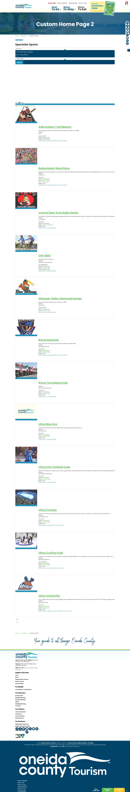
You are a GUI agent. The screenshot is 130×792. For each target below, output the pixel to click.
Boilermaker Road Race (54, 168)
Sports (17, 701)
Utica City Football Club (54, 467)
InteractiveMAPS (107, 789)
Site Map (90, 743)
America (52, 3)
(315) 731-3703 (46, 180)
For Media (19, 687)
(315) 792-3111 (45, 608)
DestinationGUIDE (119, 789)
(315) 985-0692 (46, 310)
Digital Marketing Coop (22, 724)
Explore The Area (22, 673)
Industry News (19, 718)
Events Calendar (62, 3)
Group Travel (19, 695)
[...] (110, 513)
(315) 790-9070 (46, 479)
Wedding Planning (20, 704)
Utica (16, 675)
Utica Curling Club (51, 553)
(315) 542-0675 (46, 352)
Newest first (18, 106)
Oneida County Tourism (48, 743)
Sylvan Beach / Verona (21, 679)
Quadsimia (54, 746)
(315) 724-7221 (19, 668)
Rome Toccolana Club (53, 383)
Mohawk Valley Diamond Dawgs (60, 298)
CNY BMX (45, 255)
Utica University (49, 596)
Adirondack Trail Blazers (55, 127)
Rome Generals (49, 340)
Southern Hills (19, 683)
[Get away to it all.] (65, 779)
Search (19, 62)
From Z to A (31, 106)
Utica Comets (48, 510)
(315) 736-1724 (46, 565)
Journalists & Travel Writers (23, 689)
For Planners (20, 693)
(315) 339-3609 (46, 393)
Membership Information (22, 726)
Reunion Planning (20, 699)
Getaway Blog (73, 3)
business (30, 52)
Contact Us (18, 714)
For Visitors (19, 709)
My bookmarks (19, 40)
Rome (17, 677)
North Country (19, 681)
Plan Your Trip (83, 3)
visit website (45, 137)
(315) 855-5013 (46, 436)
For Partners (20, 721)
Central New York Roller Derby (58, 213)
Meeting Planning (20, 697)
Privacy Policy (72, 743)
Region (16, 56)
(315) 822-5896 (46, 267)
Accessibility (83, 743)
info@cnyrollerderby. (47, 225)
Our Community (20, 716)
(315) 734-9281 (45, 182)
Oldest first (25, 106)
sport (25, 52)
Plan (96, 789)
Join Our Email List (20, 712)
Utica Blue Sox (48, 424)
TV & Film (18, 706)
